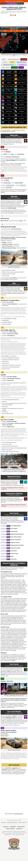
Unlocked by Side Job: (13, 220)
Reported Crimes (21, 62)
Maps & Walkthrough (14, 1)
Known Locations (6, 67)
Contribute (13, 826)
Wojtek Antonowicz (18, 813)
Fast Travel (22, 64)
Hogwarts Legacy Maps (12, 822)
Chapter (3, 151)
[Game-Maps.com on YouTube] (13, 15)
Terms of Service (10, 828)
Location (3, 156)
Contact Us (19, 828)
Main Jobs (23, 59)
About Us (6, 826)
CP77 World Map (11, 3)
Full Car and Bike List (14, 725)
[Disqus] (14, 792)
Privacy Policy (21, 826)
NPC (2, 154)
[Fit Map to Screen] (27, 31)
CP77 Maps (3, 3)
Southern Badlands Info (13, 59)
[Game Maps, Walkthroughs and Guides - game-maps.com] (14, 844)
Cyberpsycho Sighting (9, 64)
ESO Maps (3, 822)
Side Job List (20, 213)
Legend (3, 59)
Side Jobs (5, 62)
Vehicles (21, 67)
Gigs (12, 62)
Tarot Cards (14, 67)
